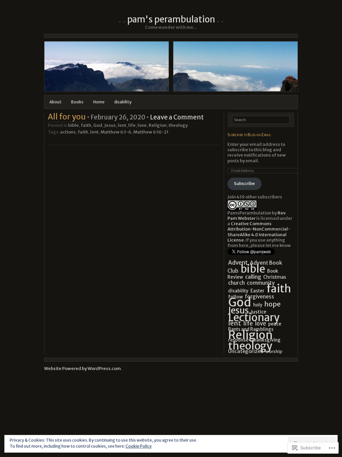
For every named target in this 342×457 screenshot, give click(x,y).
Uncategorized (245, 351)
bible (73, 125)
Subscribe (244, 183)
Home (99, 101)
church (236, 282)
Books (77, 101)
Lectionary (254, 317)
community (261, 283)
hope (272, 304)
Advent (238, 262)
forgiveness (259, 296)
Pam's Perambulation (171, 19)
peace (274, 324)
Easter (257, 291)
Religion (158, 125)
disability (123, 101)
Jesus (110, 125)
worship (273, 351)
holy (257, 305)
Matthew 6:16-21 (150, 132)
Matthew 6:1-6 (116, 132)
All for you (67, 116)
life (132, 125)
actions (68, 132)
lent (122, 125)
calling (253, 276)
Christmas (274, 277)
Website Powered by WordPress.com (82, 368)
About (55, 101)
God (97, 125)
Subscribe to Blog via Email (249, 134)
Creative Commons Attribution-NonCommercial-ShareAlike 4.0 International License (258, 232)
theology (178, 125)
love (142, 125)
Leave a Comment (177, 117)
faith (86, 125)
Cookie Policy (139, 446)
